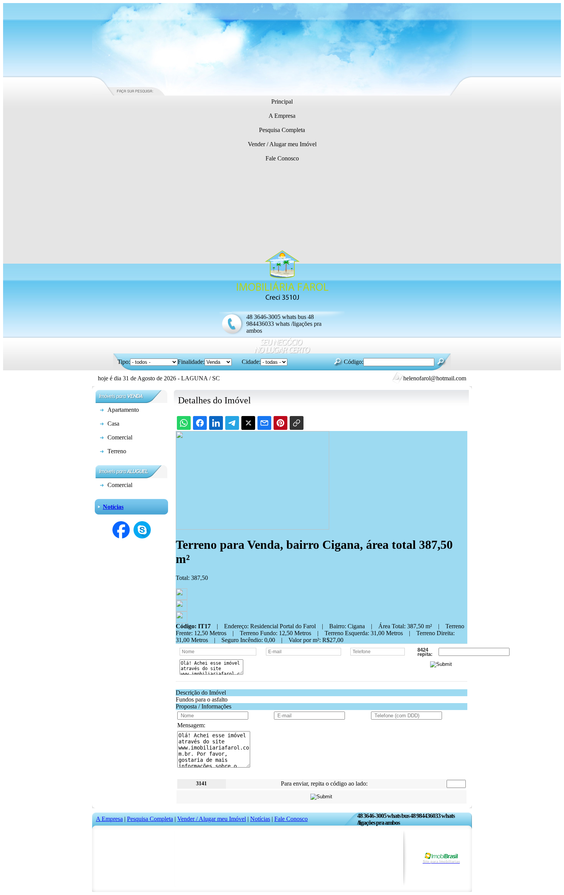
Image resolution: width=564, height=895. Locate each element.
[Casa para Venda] (102, 425)
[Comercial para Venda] (102, 439)
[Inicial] (282, 300)
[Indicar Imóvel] (181, 609)
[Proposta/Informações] (181, 621)
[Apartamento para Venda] (102, 411)
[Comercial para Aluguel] (102, 486)
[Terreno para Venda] (102, 452)
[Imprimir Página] (181, 597)
